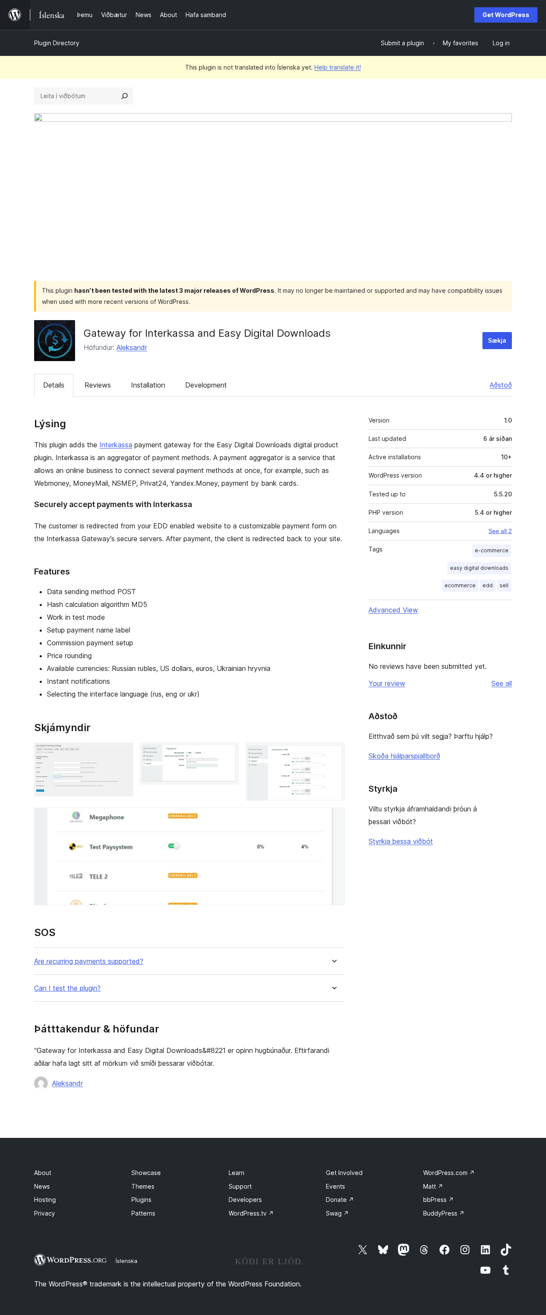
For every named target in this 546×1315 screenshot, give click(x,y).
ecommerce (460, 585)
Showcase (146, 1172)
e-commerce (491, 550)
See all (501, 683)
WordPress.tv (251, 1213)
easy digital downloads (479, 568)
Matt (433, 1186)
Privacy (44, 1213)
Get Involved (344, 1172)
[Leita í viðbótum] (124, 96)
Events (335, 1186)
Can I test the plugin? (67, 988)
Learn (236, 1172)
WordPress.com (449, 1172)
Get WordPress (505, 14)
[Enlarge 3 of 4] (333, 754)
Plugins (141, 1199)
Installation (148, 385)
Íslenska (126, 1260)
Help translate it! (337, 67)
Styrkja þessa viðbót (401, 841)
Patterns (143, 1213)
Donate (340, 1199)
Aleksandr (131, 347)
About (42, 1172)
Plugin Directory (56, 43)
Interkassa (115, 444)
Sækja (497, 340)
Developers (245, 1199)
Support (240, 1186)
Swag (337, 1213)
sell (504, 585)
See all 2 (500, 531)
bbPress (438, 1199)
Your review (387, 683)
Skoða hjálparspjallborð (404, 756)
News (42, 1186)
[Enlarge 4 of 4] (333, 819)
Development (206, 385)
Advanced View (393, 610)
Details (53, 385)
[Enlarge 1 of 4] (121, 754)
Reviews (97, 385)
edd (487, 585)
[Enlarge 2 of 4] (227, 754)
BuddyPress (444, 1213)
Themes (142, 1186)
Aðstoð (501, 385)
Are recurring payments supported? (88, 961)
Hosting (45, 1199)
